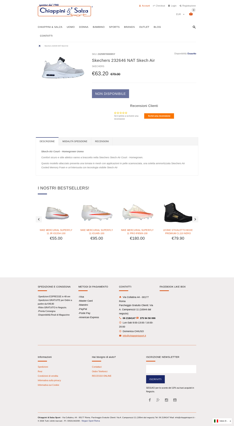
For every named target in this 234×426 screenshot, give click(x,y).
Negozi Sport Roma (91, 421)
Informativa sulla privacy (49, 380)
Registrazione (189, 6)
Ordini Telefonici (100, 371)
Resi (40, 371)
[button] (222, 421)
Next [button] (195, 219)
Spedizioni (43, 367)
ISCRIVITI (155, 379)
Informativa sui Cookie (48, 385)
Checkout (160, 6)
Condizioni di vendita (48, 376)
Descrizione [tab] (47, 141)
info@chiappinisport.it (134, 335)
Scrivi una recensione (159, 116)
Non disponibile (110, 94)
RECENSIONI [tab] (102, 141)
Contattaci (97, 367)
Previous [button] (39, 219)
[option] (56, 228)
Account (146, 6)
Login (173, 6)
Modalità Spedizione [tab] (74, 141)
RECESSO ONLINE (101, 376)
